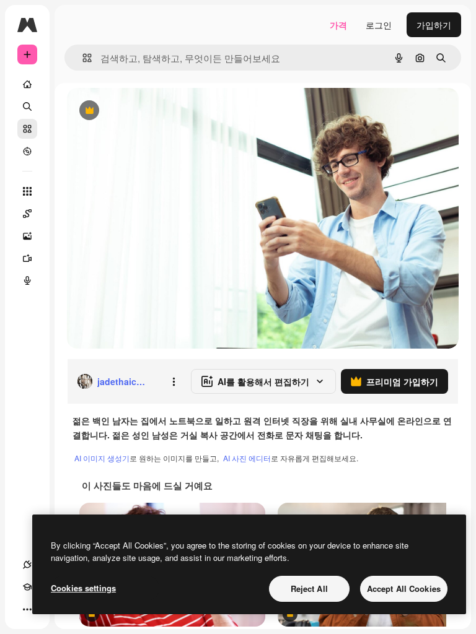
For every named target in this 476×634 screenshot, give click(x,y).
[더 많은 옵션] (173, 381)
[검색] (27, 106)
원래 (138, 111)
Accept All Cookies (404, 588)
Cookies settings (83, 588)
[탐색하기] (27, 151)
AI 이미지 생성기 (102, 458)
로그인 (379, 25)
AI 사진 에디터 (247, 458)
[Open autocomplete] (82, 58)
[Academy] (27, 587)
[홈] (27, 84)
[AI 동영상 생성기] (27, 258)
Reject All (309, 588)
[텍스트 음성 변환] (27, 280)
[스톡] (27, 129)
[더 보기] (27, 609)
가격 (338, 25)
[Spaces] (27, 214)
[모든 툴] (27, 191)
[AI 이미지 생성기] (27, 236)
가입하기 (433, 25)
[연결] (27, 565)
